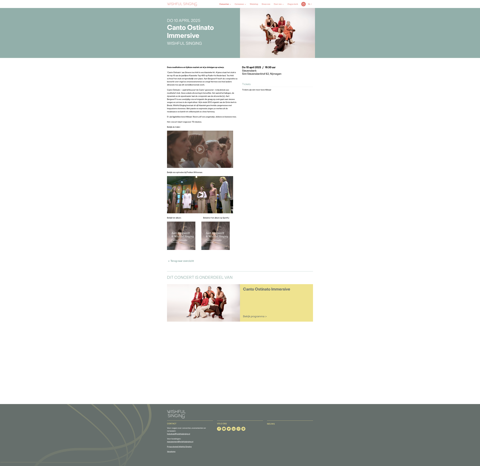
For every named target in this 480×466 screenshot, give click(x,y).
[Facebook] (219, 429)
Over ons (278, 4)
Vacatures (171, 452)
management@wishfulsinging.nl (180, 442)
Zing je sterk (292, 4)
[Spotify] (243, 429)
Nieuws (271, 424)
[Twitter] (229, 429)
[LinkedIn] (234, 429)
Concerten (224, 4)
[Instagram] (238, 429)
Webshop (254, 4)
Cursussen (239, 4)
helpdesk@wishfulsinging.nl (178, 434)
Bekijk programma (253, 316)
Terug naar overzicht (182, 261)
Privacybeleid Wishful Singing (179, 447)
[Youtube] (224, 429)
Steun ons (266, 4)
